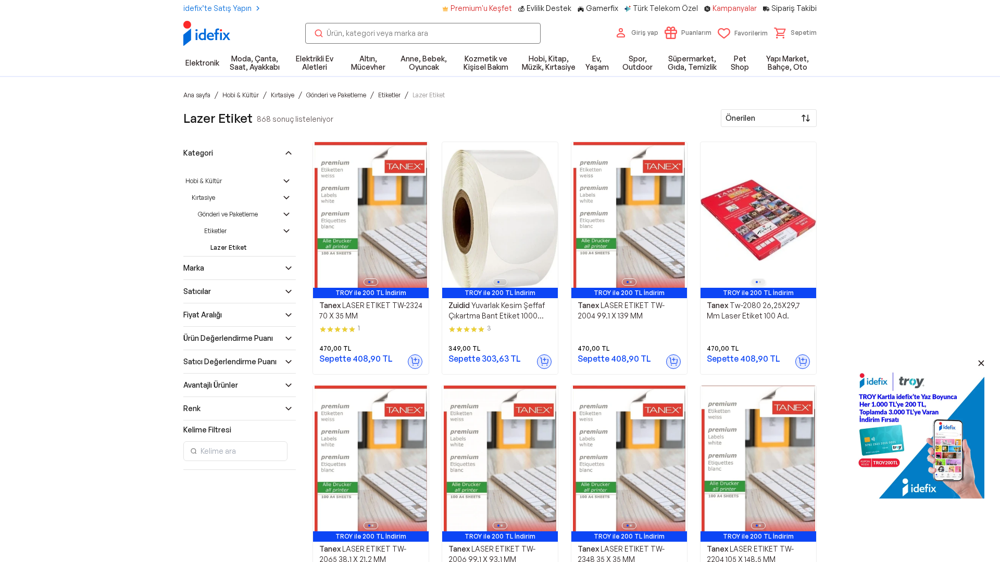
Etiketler (215, 231)
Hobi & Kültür (203, 181)
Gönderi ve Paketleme (228, 214)
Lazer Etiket (228, 247)
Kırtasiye (203, 197)
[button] (795, 33)
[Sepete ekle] (415, 361)
